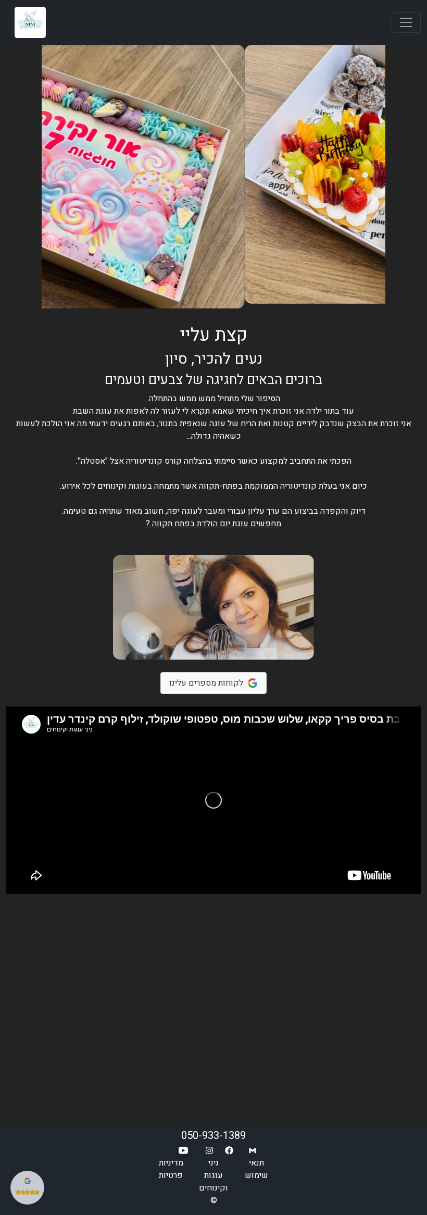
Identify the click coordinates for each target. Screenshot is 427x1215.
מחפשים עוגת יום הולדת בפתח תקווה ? (213, 523)
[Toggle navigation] (406, 22)
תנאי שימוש (256, 1169)
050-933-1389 (213, 1135)
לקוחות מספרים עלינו (206, 683)
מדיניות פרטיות (171, 1169)
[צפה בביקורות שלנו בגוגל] (27, 1188)
